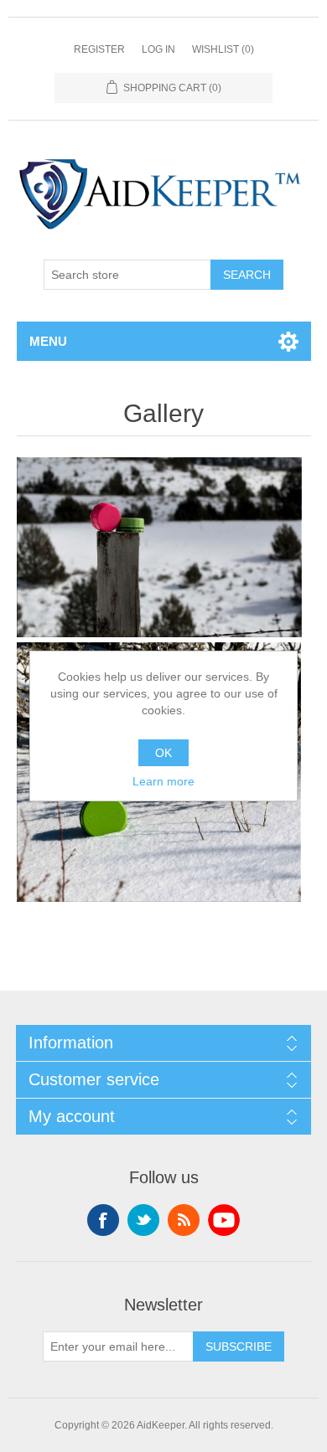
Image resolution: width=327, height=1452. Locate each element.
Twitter (143, 1220)
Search (247, 274)
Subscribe (238, 1346)
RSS (184, 1220)
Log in (158, 49)
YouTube (224, 1220)
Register (99, 49)
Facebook (103, 1220)
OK (163, 752)
